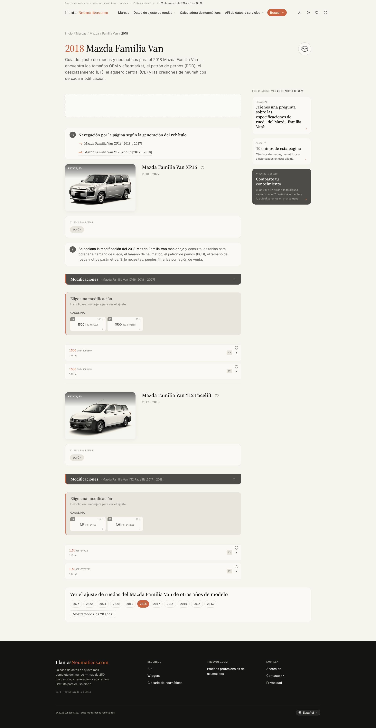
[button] (153, 279)
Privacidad (274, 683)
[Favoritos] (316, 12)
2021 (102, 604)
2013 (210, 604)
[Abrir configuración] (325, 12)
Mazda (94, 33)
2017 (156, 604)
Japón (77, 229)
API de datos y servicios (242, 13)
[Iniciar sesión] (299, 12)
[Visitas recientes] (308, 12)
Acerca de (273, 669)
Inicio (69, 33)
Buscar (275, 13)
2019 (129, 604)
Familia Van (110, 33)
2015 (183, 604)
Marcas (123, 13)
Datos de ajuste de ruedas (153, 13)
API (149, 669)
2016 (170, 604)
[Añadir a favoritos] (202, 167)
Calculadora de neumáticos (200, 13)
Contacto (273, 676)
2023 (75, 604)
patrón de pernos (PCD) (173, 66)
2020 (116, 604)
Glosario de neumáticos (164, 683)
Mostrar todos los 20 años (92, 614)
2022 (89, 604)
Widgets (153, 676)
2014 (197, 604)
